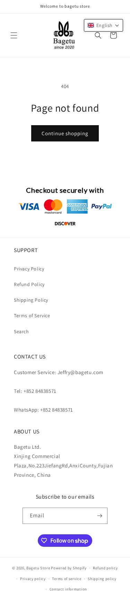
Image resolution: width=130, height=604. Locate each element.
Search (21, 331)
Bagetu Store (38, 568)
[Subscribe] (99, 516)
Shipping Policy (31, 300)
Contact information (68, 589)
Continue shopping (65, 133)
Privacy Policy (29, 269)
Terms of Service (32, 315)
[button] (13, 35)
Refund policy (105, 568)
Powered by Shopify (69, 568)
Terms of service (66, 578)
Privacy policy (33, 578)
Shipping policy (102, 578)
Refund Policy (29, 284)
